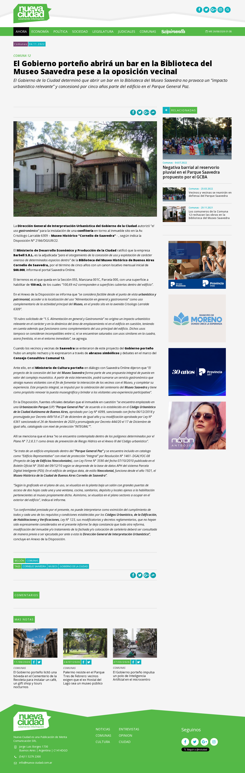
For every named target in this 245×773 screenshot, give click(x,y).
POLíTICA (60, 31)
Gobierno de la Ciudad (74, 566)
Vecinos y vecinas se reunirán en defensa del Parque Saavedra (210, 194)
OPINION (125, 735)
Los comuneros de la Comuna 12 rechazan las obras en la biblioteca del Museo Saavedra (209, 215)
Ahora (21, 31)
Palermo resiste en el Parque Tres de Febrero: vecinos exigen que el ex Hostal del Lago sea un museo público (84, 677)
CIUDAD (125, 742)
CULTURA (103, 742)
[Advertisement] (197, 482)
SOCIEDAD (80, 31)
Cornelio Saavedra (34, 566)
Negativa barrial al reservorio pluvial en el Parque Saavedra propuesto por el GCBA (191, 172)
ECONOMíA (40, 31)
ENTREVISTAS (129, 729)
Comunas (20, 44)
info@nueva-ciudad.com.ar (35, 762)
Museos (52, 566)
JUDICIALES (126, 31)
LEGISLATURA (103, 31)
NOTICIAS (103, 729)
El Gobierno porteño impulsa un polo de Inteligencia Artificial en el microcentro (133, 676)
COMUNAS (148, 31)
